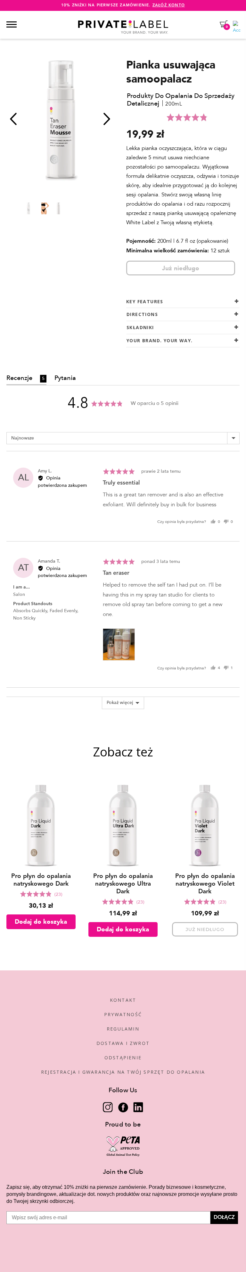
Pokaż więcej (120, 702)
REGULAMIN (123, 1029)
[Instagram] (108, 1107)
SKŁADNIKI (140, 327)
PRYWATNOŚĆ (123, 1014)
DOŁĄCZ (224, 1217)
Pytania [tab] (65, 378)
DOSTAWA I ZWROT (123, 1043)
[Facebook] (123, 1107)
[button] (187, 117)
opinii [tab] (44, 378)
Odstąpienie (123, 1058)
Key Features (144, 301)
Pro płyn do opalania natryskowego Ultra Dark (123, 884)
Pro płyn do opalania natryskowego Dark (41, 880)
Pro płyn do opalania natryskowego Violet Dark (205, 884)
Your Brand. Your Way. (160, 340)
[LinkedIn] (138, 1107)
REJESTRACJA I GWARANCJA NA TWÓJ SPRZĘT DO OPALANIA (123, 1072)
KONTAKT (123, 1000)
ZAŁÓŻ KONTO (168, 5)
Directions (142, 314)
